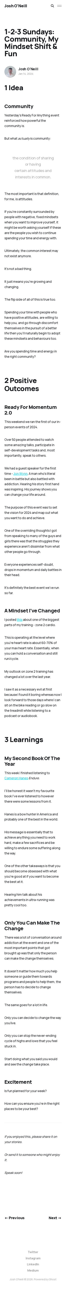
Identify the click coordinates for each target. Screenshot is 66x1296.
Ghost (52, 1279)
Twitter (33, 1252)
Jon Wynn (20, 473)
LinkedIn (33, 1264)
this (19, 620)
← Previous (14, 1217)
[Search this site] (52, 6)
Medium (33, 1270)
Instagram (33, 1258)
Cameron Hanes (16, 778)
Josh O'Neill (15, 6)
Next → (55, 1217)
